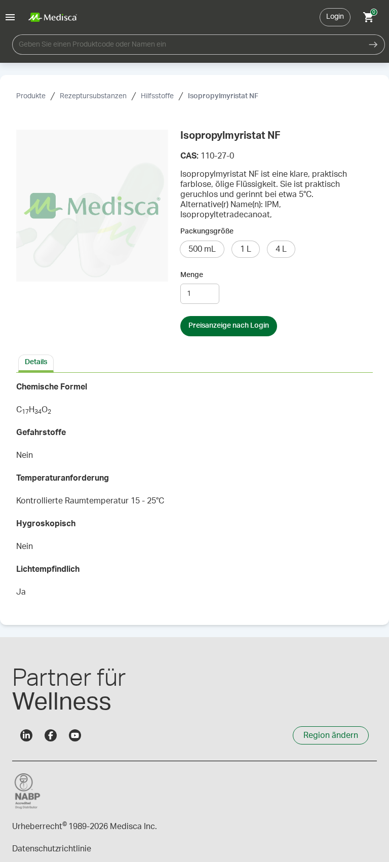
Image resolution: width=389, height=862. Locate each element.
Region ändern (330, 735)
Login (335, 16)
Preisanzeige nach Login (228, 325)
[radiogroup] (276, 249)
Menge (191, 275)
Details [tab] (36, 362)
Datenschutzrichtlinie (51, 849)
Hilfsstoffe (157, 96)
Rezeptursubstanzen (93, 96)
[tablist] (194, 362)
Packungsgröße (207, 231)
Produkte (31, 96)
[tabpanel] (194, 493)
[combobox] (187, 44)
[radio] (202, 249)
